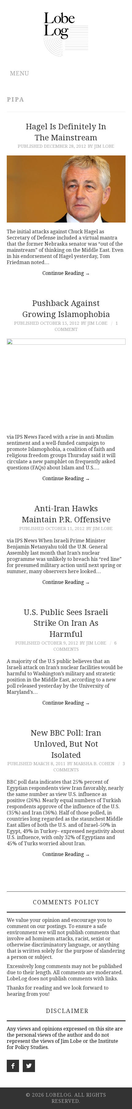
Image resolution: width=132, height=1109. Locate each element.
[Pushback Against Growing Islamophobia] (66, 383)
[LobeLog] (66, 34)
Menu (19, 73)
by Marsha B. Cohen (91, 763)
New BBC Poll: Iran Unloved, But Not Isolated (66, 744)
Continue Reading (66, 273)
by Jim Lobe (101, 146)
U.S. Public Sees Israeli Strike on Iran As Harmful (66, 623)
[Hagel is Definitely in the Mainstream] (66, 188)
